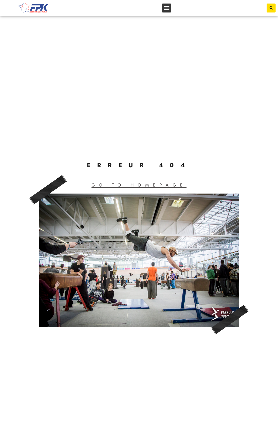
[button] (166, 8)
